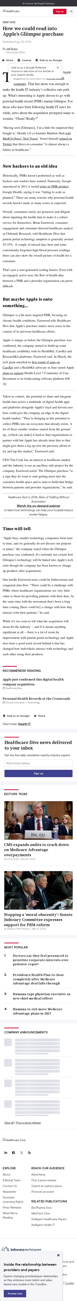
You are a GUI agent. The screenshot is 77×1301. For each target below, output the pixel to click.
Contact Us (10, 1186)
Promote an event (42, 1191)
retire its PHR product (54, 186)
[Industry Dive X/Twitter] (21, 1153)
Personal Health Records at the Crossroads (36, 698)
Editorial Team (11, 1180)
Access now (15, 1293)
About (6, 1174)
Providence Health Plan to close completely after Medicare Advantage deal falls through (38, 979)
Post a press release (28, 1122)
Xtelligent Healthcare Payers (48, 1219)
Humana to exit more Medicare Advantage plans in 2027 (37, 1011)
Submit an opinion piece (46, 1186)
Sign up (60, 11)
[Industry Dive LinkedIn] (5, 1153)
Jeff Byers (12, 48)
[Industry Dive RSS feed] (29, 1153)
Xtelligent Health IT (43, 1225)
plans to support (13, 373)
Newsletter (9, 1191)
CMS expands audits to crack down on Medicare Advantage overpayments (36, 849)
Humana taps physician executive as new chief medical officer (41, 996)
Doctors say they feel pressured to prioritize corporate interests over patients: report (41, 960)
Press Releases (12, 1207)
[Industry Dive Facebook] (13, 1153)
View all (9, 1122)
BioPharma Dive (41, 1207)
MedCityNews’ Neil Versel (20, 138)
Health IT (24, 724)
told (68, 133)
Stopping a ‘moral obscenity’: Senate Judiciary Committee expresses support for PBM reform (38, 919)
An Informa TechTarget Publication (39, 3)
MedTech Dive (40, 1213)
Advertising (38, 1174)
